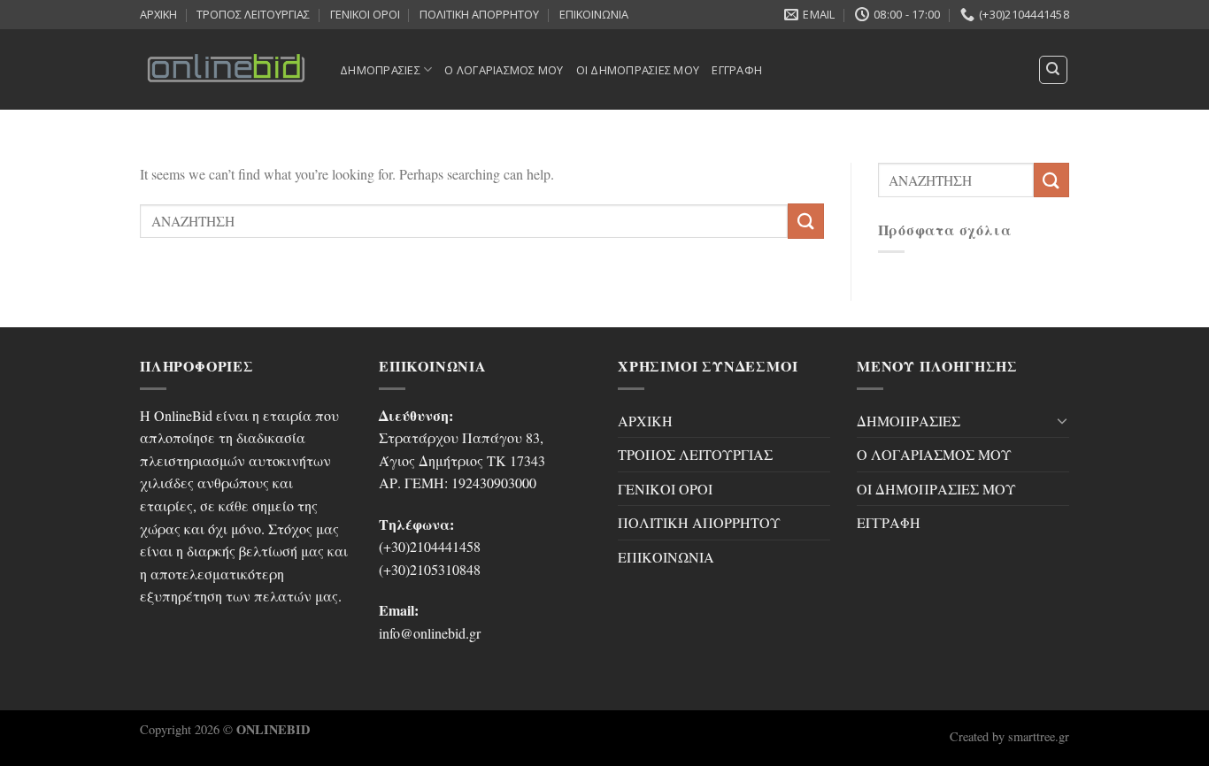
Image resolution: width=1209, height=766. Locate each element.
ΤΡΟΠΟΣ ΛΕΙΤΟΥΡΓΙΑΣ (253, 14)
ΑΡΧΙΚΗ (158, 14)
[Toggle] (1062, 420)
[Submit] (805, 220)
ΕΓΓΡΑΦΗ (737, 70)
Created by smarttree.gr (1009, 736)
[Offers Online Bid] (226, 69)
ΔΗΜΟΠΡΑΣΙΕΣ (380, 70)
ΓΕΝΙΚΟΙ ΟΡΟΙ (365, 14)
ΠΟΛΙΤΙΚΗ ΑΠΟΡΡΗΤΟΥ (479, 14)
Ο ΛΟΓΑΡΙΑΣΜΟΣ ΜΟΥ (503, 70)
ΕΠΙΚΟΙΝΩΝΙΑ (593, 14)
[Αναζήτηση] (1053, 70)
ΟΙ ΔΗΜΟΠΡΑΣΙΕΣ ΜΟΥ (638, 70)
